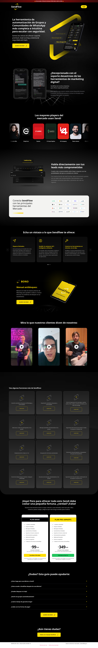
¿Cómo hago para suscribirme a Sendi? (22, 581)
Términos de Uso (43, 645)
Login (83, 6)
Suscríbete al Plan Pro (63, 555)
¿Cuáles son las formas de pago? (20, 607)
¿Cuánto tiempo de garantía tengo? (21, 602)
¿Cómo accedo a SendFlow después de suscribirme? (26, 586)
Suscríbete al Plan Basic (35, 555)
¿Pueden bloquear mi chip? (19, 591)
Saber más (21, 408)
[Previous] (7, 249)
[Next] (90, 249)
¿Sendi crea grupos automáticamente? (22, 596)
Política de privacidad (53, 645)
